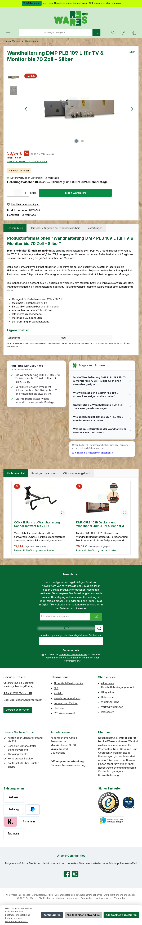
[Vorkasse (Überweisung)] (13, 797)
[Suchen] (96, 32)
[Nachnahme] (29, 821)
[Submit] (96, 616)
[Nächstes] (132, 108)
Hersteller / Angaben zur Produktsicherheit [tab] (55, 228)
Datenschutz (108, 697)
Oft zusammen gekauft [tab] (76, 473)
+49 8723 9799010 (17, 693)
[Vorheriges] (26, 108)
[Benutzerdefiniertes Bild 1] (108, 802)
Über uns (59, 708)
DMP (132, 51)
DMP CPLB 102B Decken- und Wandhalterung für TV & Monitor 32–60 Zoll (101, 524)
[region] (71, 109)
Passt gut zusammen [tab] (44, 473)
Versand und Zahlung (66, 703)
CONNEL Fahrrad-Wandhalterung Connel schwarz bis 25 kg (37, 524)
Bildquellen (107, 692)
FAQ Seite (109, 343)
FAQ (56, 688)
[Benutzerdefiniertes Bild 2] (128, 803)
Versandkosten (62, 895)
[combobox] (56, 32)
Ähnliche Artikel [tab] (16, 473)
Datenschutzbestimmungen (73, 654)
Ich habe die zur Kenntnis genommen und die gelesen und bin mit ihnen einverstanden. (72, 657)
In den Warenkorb (75, 192)
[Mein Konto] (123, 32)
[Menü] (7, 32)
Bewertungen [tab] (94, 228)
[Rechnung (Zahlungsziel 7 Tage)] (13, 809)
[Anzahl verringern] (10, 193)
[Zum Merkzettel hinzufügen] (62, 513)
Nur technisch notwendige (83, 914)
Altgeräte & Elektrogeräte (68, 683)
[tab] (14, 228)
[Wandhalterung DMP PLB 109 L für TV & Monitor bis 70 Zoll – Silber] (79, 109)
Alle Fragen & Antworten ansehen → (92, 452)
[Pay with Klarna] (10, 821)
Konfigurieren (52, 914)
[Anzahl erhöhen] (25, 193)
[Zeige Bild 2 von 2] (82, 141)
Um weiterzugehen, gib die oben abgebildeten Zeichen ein (71, 635)
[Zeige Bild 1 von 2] (76, 141)
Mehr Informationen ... (16, 921)
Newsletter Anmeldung (67, 698)
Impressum (107, 711)
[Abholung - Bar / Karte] (13, 833)
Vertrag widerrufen (17, 709)
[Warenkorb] (134, 32)
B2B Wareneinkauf (64, 713)
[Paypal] (32, 809)
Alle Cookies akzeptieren (121, 914)
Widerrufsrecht (110, 701)
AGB (69, 657)
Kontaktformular (32, 699)
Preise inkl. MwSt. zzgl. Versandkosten (27, 161)
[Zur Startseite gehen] (71, 17)
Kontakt (58, 693)
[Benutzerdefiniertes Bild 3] (111, 820)
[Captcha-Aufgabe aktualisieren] (99, 628)
